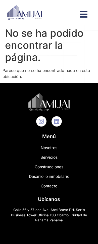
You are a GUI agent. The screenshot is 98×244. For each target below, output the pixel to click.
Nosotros (49, 147)
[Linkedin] (57, 121)
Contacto (49, 186)
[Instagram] (41, 121)
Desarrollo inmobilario (49, 176)
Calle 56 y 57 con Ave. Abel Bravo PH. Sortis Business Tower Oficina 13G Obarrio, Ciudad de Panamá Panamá (49, 215)
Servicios (49, 157)
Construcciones (49, 167)
